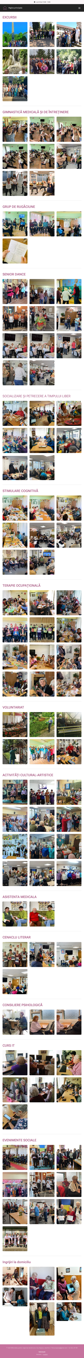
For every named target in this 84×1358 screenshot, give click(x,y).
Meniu (79, 8)
